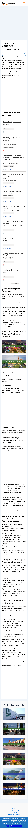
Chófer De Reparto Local (12, 122)
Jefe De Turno (8, 238)
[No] (26, 822)
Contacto (14, 808)
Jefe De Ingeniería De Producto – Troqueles (14, 175)
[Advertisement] (14, 25)
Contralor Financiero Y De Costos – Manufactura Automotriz (12, 139)
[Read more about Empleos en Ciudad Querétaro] (13, 759)
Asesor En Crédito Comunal (12, 191)
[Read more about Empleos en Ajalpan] (13, 744)
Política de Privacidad (14, 814)
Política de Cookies (14, 810)
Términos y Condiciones (14, 812)
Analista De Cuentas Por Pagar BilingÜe (13, 254)
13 (16, 283)
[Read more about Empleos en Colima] (13, 773)
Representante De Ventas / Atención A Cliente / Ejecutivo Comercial (13, 157)
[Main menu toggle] (24, 3)
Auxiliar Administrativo (10, 270)
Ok (8, 825)
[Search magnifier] (24, 54)
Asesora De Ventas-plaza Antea (14, 206)
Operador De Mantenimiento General (13, 222)
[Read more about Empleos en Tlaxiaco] (13, 729)
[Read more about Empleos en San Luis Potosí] (13, 788)
